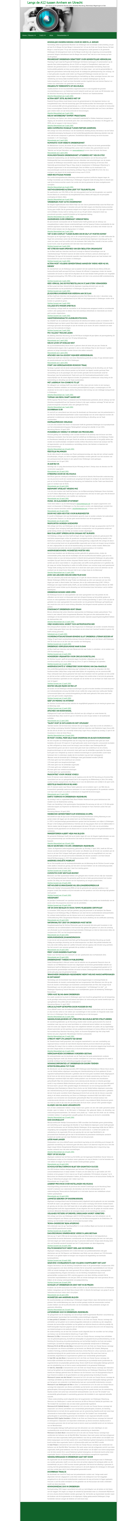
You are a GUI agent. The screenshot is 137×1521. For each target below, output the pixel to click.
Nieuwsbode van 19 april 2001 (58, 920)
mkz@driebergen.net (80, 508)
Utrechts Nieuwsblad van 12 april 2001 (60, 622)
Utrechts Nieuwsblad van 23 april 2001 (60, 1117)
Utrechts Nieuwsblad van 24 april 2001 (60, 1152)
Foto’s (42, 35)
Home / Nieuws (28, 35)
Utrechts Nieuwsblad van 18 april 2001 (60, 843)
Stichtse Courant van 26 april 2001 (59, 1231)
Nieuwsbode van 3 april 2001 (57, 140)
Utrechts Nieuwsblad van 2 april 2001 (60, 96)
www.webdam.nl (78, 150)
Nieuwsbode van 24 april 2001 (58, 1164)
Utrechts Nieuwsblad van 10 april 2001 (60, 449)
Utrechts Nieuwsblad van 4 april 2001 (60, 187)
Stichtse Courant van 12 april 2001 (59, 644)
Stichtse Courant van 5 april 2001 (58, 246)
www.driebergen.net (83, 504)
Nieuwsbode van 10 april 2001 (58, 471)
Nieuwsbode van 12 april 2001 (58, 721)
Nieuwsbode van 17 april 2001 (58, 794)
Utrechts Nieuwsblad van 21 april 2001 (60, 1017)
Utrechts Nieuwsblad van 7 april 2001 (60, 395)
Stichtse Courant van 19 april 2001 (59, 871)
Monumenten (62, 35)
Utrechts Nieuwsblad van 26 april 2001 (60, 1310)
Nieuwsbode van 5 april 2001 (57, 340)
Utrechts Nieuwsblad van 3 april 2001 (60, 113)
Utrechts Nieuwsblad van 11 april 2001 (60, 572)
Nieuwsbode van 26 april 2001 (58, 1295)
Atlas (51, 35)
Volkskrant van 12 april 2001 (57, 634)
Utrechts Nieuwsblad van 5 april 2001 (60, 217)
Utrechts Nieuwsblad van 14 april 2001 (60, 735)
